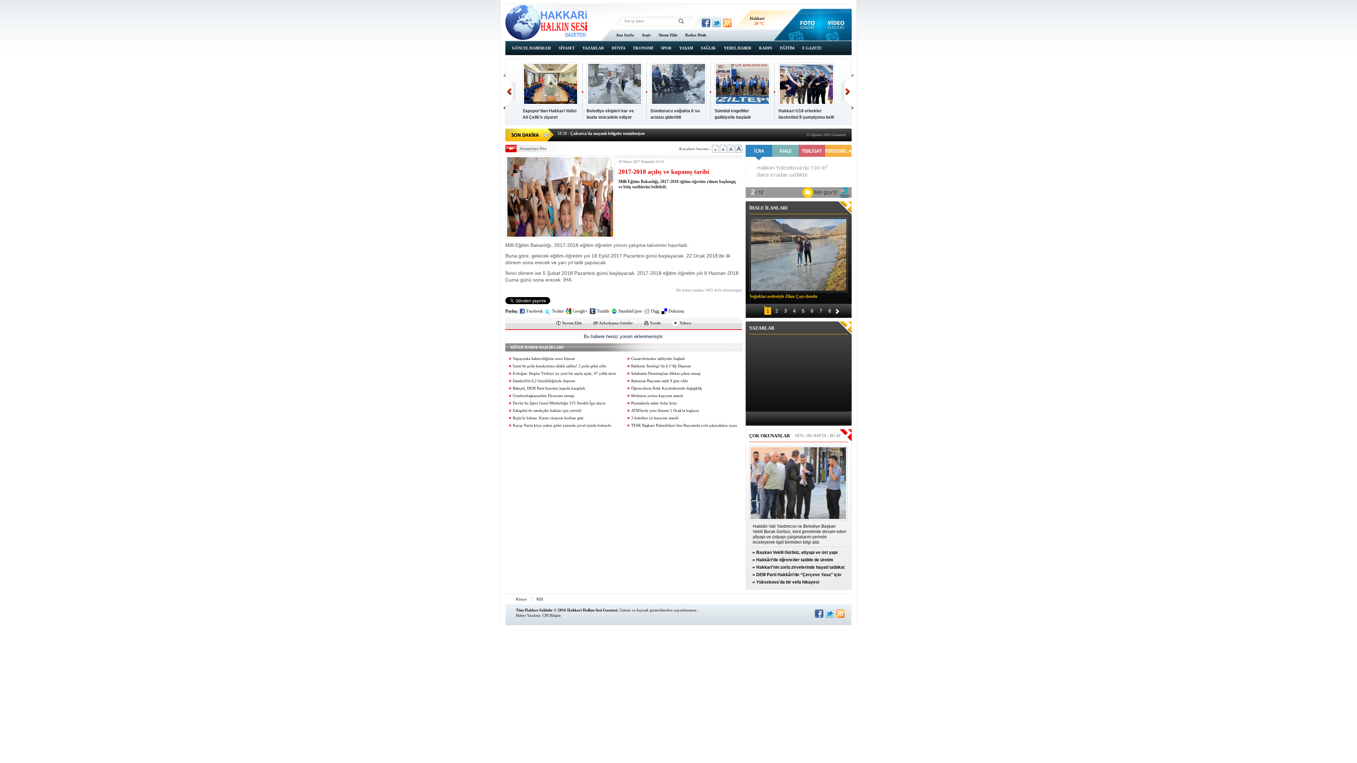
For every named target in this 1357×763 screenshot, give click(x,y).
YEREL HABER (737, 48)
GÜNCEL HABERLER (531, 48)
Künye (521, 599)
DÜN (799, 435)
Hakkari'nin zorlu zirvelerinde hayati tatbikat (800, 567)
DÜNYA (618, 48)
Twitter (558, 311)
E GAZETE (812, 48)
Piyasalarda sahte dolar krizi (654, 403)
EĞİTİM (787, 48)
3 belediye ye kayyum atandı (654, 418)
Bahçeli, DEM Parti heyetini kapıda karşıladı (549, 388)
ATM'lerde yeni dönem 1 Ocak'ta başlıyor (665, 411)
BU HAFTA (816, 435)
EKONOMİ (643, 48)
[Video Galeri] (837, 25)
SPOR (666, 48)
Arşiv (646, 35)
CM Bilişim (551, 615)
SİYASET (567, 48)
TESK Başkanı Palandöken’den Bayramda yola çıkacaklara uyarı (684, 425)
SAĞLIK (708, 48)
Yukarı (685, 323)
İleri (847, 91)
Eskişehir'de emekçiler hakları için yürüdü (547, 411)
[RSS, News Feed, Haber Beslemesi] (727, 23)
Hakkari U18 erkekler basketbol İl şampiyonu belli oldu (806, 117)
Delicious (677, 311)
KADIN (765, 48)
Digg (655, 311)
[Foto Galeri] (806, 25)
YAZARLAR (593, 48)
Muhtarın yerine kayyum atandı (657, 396)
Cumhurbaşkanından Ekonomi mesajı (543, 396)
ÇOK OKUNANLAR (769, 435)
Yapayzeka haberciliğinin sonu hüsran (544, 359)
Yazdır (655, 323)
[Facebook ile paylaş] (706, 23)
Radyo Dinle (695, 35)
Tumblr (603, 311)
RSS (539, 599)
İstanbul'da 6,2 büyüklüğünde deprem (544, 381)
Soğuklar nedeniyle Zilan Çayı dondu (783, 296)
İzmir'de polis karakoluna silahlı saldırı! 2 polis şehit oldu (559, 366)
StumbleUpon (630, 311)
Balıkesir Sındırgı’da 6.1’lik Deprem (661, 366)
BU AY (835, 435)
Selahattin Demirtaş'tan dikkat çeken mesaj (665, 373)
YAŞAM (686, 48)
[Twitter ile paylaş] (716, 23)
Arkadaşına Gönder (616, 323)
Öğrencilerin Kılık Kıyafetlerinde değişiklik (666, 388)
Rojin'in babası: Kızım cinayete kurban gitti (548, 418)
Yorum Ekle (572, 323)
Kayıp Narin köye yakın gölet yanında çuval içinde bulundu (562, 425)
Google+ (580, 311)
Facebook (535, 311)
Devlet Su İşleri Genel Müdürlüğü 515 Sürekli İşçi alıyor (559, 403)
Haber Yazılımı (528, 615)
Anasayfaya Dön (533, 148)
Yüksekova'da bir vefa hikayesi (787, 582)
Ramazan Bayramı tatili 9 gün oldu (659, 381)
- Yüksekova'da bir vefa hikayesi (592, 134)
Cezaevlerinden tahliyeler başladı (658, 359)
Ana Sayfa (625, 35)
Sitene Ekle (668, 35)
